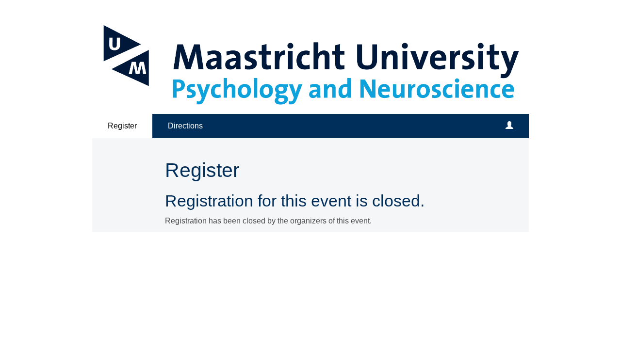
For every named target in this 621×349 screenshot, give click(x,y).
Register (122, 126)
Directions (185, 126)
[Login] (509, 126)
